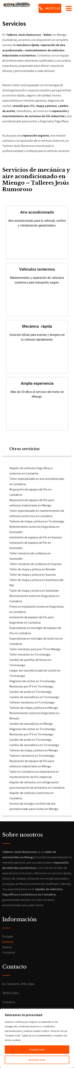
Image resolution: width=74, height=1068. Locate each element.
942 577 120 (52, 8)
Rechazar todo (37, 1060)
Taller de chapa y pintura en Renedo (32, 569)
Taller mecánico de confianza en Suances (35, 564)
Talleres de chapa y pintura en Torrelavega (36, 521)
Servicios (8, 942)
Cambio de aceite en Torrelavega (30, 692)
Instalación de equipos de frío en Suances (35, 537)
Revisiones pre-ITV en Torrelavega (31, 686)
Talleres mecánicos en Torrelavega (31, 702)
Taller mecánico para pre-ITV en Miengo (35, 649)
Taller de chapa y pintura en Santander (34, 591)
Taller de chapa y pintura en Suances (32, 575)
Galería (7, 947)
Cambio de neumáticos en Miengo (31, 724)
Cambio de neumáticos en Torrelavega (34, 697)
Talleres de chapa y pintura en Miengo (33, 708)
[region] (37, 1038)
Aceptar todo (37, 1049)
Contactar (8, 952)
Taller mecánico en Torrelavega (29, 654)
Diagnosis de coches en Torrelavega (32, 681)
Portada (7, 936)
